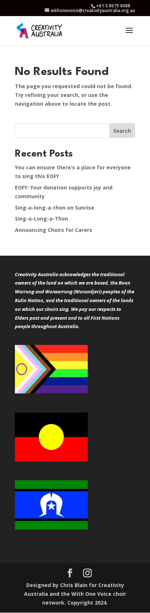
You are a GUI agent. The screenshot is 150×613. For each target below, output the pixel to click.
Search (122, 130)
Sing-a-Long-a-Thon (41, 218)
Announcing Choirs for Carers (53, 229)
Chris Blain (73, 585)
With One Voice (91, 593)
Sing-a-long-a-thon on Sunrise (54, 207)
